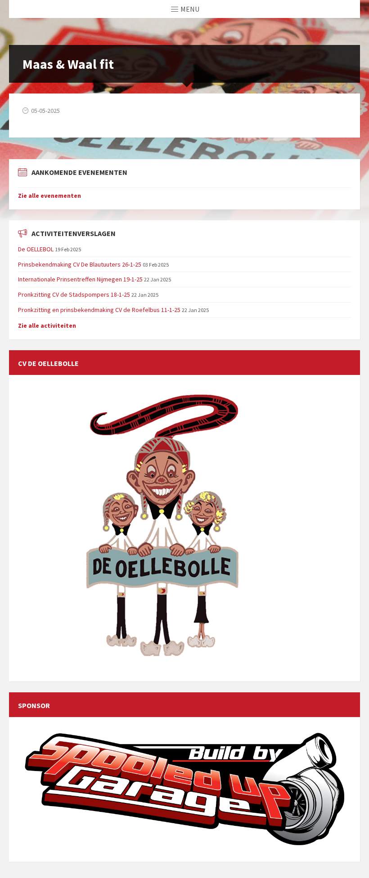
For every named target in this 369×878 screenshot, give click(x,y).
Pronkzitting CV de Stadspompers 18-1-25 (74, 294)
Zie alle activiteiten (47, 325)
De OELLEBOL (36, 249)
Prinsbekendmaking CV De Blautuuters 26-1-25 (79, 264)
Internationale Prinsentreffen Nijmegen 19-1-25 (80, 279)
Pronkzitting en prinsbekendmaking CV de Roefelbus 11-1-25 (99, 310)
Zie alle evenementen (49, 196)
